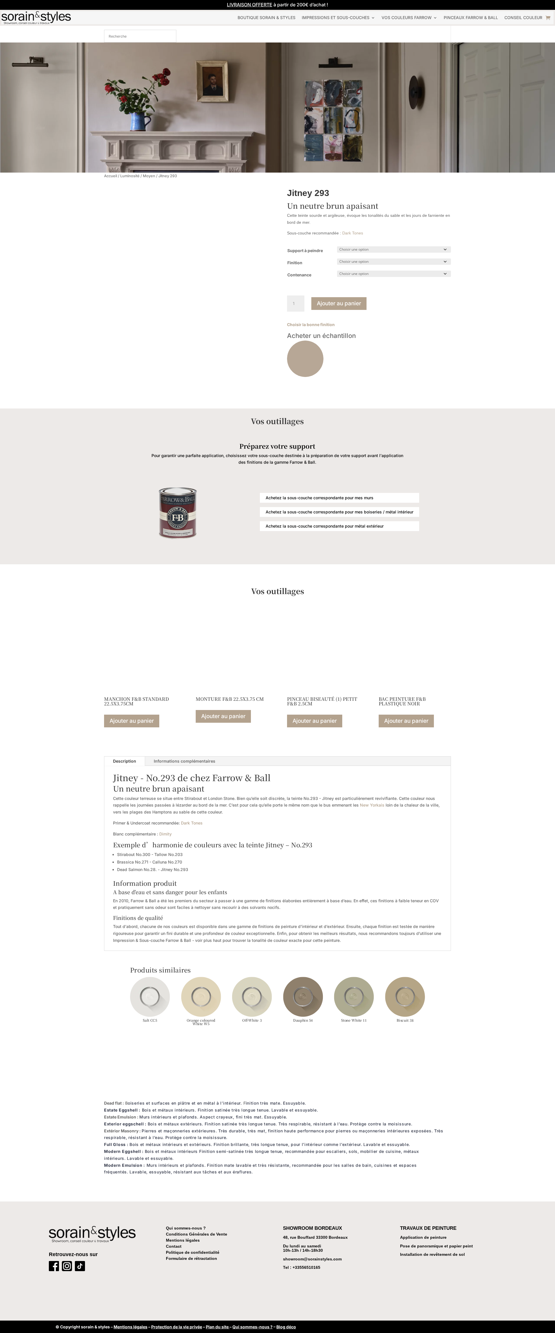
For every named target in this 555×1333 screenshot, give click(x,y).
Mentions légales (183, 1240)
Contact (174, 1246)
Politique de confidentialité (192, 1252)
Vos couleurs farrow (407, 17)
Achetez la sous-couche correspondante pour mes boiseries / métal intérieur (339, 511)
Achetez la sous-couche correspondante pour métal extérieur (325, 526)
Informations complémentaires (184, 761)
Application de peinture (423, 1237)
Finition (294, 262)
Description (124, 761)
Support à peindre (305, 250)
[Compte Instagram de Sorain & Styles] (67, 1267)
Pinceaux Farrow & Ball (471, 17)
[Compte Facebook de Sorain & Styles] (54, 1267)
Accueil (110, 176)
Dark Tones (352, 233)
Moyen (149, 176)
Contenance (299, 274)
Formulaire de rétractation (191, 1258)
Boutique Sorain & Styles (266, 17)
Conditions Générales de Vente (196, 1234)
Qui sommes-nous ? (186, 1228)
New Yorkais (372, 805)
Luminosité (130, 176)
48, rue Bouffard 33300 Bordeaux (315, 1237)
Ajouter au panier (339, 303)
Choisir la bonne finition (311, 324)
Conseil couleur (523, 17)
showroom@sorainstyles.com (312, 1259)
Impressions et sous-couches (335, 17)
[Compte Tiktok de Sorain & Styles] (80, 1267)
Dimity (165, 833)
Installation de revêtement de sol (432, 1254)
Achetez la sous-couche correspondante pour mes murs (319, 497)
